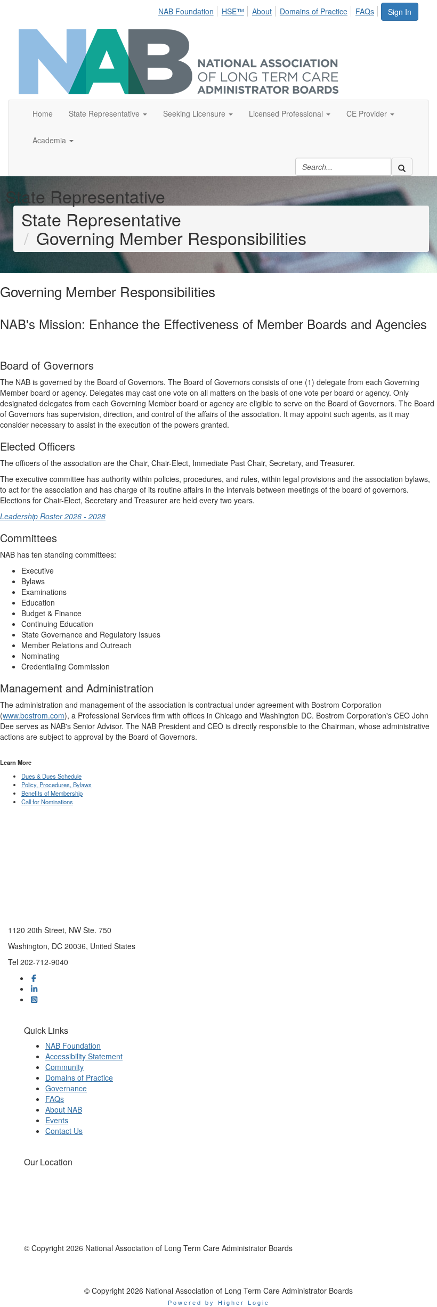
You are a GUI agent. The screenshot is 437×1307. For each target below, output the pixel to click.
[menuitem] (189, 10)
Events (56, 1120)
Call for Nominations (47, 801)
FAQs (364, 11)
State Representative (105, 113)
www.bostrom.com (33, 715)
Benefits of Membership (52, 793)
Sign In (399, 11)
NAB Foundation (186, 11)
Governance (66, 1088)
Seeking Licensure (195, 113)
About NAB (63, 1109)
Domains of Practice (313, 11)
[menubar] (269, 10)
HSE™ (233, 11)
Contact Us (64, 1130)
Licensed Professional (287, 113)
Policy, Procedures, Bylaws (56, 784)
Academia (50, 140)
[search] (401, 167)
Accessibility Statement (84, 1056)
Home (43, 113)
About (262, 11)
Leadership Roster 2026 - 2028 (53, 516)
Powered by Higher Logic (219, 1302)
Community (64, 1066)
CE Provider (367, 113)
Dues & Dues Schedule (51, 776)
